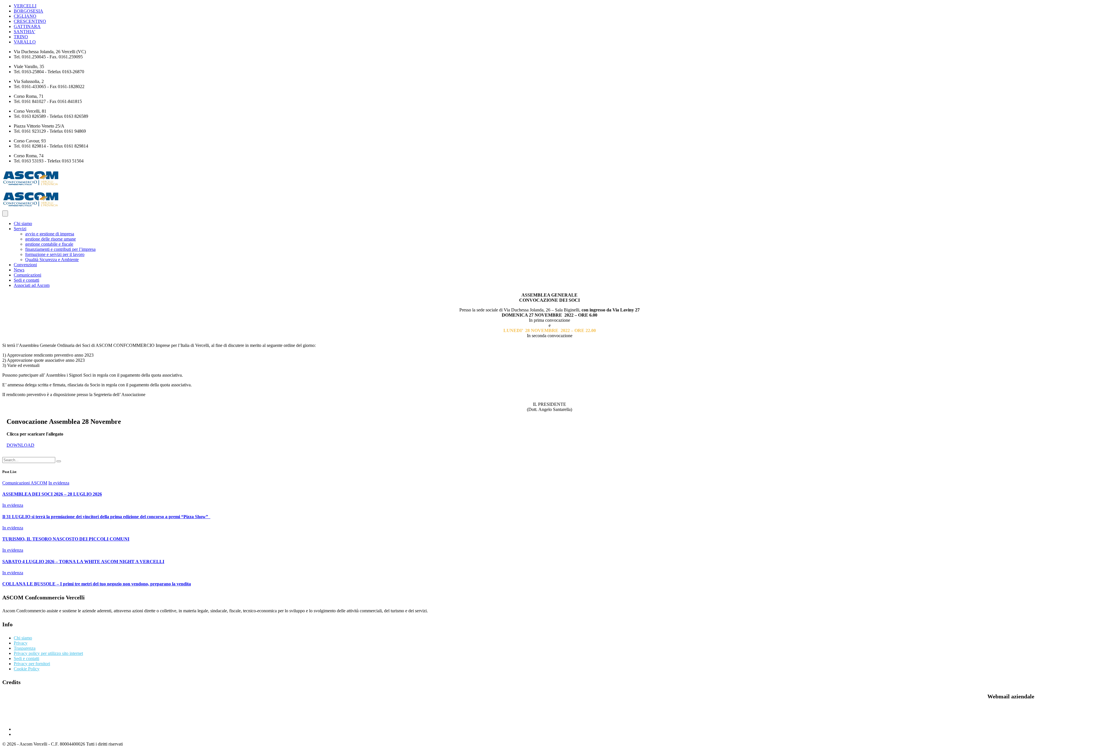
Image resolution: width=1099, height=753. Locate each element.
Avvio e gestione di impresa (49, 233)
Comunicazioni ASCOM (24, 482)
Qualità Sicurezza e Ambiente (52, 259)
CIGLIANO (25, 16)
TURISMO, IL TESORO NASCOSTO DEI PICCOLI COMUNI (65, 539)
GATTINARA (27, 26)
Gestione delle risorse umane (50, 239)
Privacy (20, 643)
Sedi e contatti (26, 280)
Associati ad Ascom (32, 285)
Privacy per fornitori (32, 663)
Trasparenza (24, 648)
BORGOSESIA (28, 11)
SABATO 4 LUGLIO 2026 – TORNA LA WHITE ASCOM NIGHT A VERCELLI (83, 561)
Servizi (20, 228)
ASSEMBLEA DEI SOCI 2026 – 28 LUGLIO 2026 (52, 494)
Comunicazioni (27, 275)
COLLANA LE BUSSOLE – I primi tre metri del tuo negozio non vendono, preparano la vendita (96, 583)
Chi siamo (23, 223)
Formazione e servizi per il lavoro (54, 254)
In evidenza (58, 482)
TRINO (21, 36)
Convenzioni (25, 264)
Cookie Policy (26, 668)
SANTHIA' (24, 31)
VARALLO (25, 41)
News (19, 269)
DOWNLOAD (20, 445)
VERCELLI (25, 5)
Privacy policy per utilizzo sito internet (48, 653)
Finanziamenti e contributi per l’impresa (60, 249)
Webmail (13, 719)
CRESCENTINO (30, 21)
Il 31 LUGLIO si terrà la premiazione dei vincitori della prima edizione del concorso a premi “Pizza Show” (106, 516)
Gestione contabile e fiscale (49, 244)
